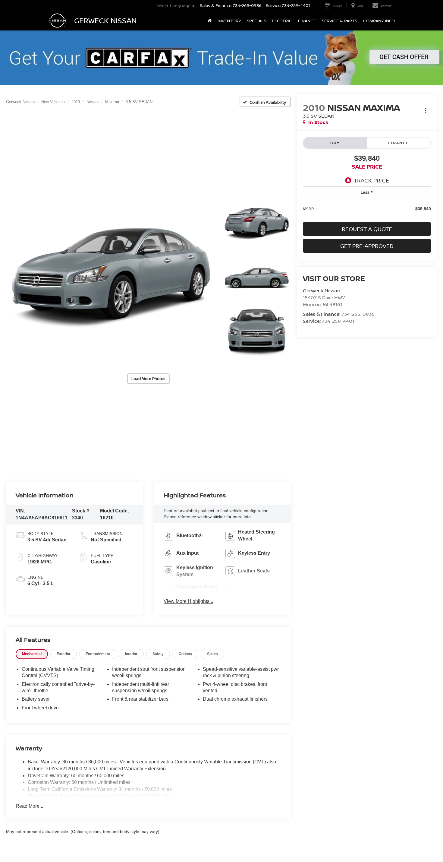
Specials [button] (256, 21)
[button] (111, 278)
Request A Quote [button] (367, 229)
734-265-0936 (358, 314)
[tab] (32, 654)
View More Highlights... (188, 601)
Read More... (29, 806)
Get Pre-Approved (367, 245)
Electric (282, 21)
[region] (367, 208)
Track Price (371, 180)
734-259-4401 (338, 321)
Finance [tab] (398, 142)
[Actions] (425, 110)
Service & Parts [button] (339, 21)
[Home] (210, 20)
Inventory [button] (229, 21)
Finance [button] (307, 21)
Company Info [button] (379, 21)
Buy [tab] (335, 142)
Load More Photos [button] (148, 378)
